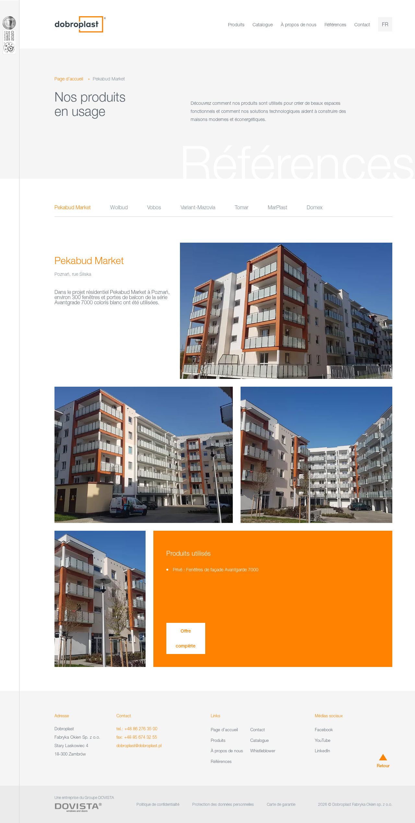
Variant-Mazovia (198, 207)
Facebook (324, 729)
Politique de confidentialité (157, 804)
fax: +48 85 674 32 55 (136, 737)
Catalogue (263, 24)
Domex (315, 207)
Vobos (154, 207)
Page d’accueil (68, 78)
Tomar (241, 207)
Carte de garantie (281, 804)
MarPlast (277, 207)
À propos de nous (298, 24)
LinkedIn (322, 750)
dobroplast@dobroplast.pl (138, 745)
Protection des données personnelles (223, 804)
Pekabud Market (72, 207)
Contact (362, 24)
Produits (236, 24)
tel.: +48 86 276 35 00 (136, 728)
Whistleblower (262, 750)
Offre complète (186, 638)
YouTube (322, 740)
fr (385, 24)
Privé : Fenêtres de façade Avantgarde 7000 (215, 569)
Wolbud (119, 207)
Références (335, 24)
